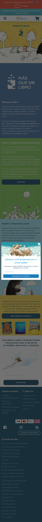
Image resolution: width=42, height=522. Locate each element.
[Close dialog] (39, 244)
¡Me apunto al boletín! (21, 276)
